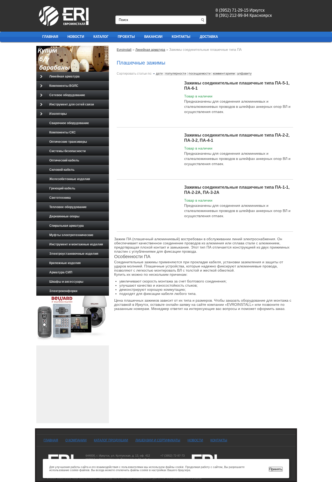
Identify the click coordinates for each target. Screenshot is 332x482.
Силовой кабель (61, 170)
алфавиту (244, 73)
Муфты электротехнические (71, 235)
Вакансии (153, 37)
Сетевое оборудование (67, 95)
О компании (76, 440)
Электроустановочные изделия (73, 254)
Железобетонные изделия (69, 179)
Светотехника (60, 198)
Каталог (100, 37)
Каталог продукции (111, 440)
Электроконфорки (63, 291)
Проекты (126, 37)
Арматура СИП (60, 272)
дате (159, 73)
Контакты (181, 37)
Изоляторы (58, 114)
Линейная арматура (64, 76)
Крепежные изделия (65, 263)
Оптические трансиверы (68, 142)
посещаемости (200, 73)
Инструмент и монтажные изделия (76, 244)
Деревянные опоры (64, 216)
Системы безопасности (67, 151)
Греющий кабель (62, 188)
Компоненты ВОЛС (63, 86)
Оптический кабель (64, 160)
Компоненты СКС (62, 132)
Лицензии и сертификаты (157, 440)
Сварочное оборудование (69, 123)
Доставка (209, 37)
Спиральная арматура (66, 226)
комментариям (224, 73)
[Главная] (64, 26)
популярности (175, 73)
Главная (50, 37)
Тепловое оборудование (68, 207)
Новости (75, 37)
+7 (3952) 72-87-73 (172, 455)
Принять (275, 469)
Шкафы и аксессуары (66, 281)
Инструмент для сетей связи (71, 104)
